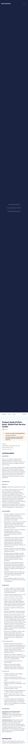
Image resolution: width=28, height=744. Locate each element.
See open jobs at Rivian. (10, 435)
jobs (9, 414)
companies (3, 414)
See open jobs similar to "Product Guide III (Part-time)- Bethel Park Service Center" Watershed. (14, 438)
